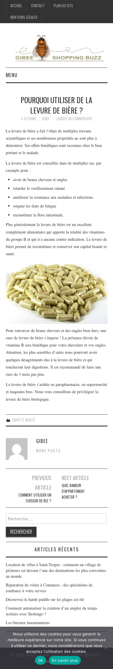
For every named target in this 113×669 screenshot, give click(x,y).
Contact (38, 5)
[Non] (106, 648)
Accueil (16, 5)
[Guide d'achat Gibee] (56, 47)
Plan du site (63, 5)
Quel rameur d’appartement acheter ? (73, 491)
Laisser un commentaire (74, 118)
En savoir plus (65, 660)
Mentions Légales (24, 17)
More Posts (48, 450)
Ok (40, 660)
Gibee (45, 118)
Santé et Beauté (23, 420)
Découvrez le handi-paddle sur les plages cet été (45, 599)
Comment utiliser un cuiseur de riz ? (35, 498)
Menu (11, 75)
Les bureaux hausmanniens (28, 622)
